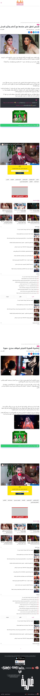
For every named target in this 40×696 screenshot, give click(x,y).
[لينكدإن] (34, 32)
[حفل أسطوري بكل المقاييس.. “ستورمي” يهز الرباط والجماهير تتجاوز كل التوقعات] (33, 218)
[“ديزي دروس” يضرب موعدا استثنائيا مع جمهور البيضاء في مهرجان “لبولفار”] (36, 270)
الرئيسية (37, 22)
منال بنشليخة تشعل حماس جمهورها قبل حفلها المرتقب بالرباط (23, 255)
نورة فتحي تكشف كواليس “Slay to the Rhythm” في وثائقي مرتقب (6, 222)
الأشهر (20, 296)
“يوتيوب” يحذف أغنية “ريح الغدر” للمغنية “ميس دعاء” (34, 210)
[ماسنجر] (29, 32)
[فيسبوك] (38, 32)
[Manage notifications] (37, 694)
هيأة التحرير (2, 694)
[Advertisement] (19, 14)
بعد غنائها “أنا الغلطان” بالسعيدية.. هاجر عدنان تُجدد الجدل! (24, 264)
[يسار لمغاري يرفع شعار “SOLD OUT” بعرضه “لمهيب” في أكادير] (20, 218)
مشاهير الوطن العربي (23, 181)
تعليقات (7, 296)
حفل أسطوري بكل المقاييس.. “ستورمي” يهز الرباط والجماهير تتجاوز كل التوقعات (33, 222)
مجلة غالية (36, 181)
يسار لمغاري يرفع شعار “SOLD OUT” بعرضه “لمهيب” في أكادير (20, 222)
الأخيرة (33, 296)
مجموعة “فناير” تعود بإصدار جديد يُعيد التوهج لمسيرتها (20, 210)
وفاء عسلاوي (37, 29)
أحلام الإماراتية (31, 179)
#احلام (17, 102)
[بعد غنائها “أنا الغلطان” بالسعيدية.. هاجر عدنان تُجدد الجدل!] (36, 266)
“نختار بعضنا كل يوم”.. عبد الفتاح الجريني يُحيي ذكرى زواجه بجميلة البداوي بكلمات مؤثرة (7, 210)
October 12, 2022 (19, 105)
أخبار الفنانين (24, 179)
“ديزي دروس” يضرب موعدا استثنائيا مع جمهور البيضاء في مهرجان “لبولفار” (22, 268)
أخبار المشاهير (17, 179)
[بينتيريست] (31, 32)
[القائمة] (1, 3)
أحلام (37, 179)
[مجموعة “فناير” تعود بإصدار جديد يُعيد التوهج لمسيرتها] (20, 206)
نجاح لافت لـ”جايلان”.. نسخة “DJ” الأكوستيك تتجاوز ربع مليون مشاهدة (22, 260)
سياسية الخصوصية (7, 694)
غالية (25, 694)
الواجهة (12, 179)
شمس (7, 179)
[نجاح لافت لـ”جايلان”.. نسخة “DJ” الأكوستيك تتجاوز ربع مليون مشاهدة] (36, 261)
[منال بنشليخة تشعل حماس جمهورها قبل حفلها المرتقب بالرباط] (36, 257)
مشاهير (34, 22)
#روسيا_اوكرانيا (29, 102)
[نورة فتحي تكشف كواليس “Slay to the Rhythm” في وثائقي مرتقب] (6, 218)
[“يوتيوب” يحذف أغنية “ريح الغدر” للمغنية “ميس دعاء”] (33, 206)
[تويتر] (36, 32)
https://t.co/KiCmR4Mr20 (8, 102)
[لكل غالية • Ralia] (20, 2)
